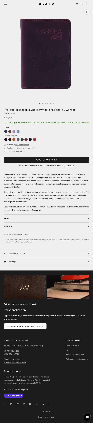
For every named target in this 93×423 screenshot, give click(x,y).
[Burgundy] (26, 139)
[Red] (34, 139)
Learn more (70, 165)
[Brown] (10, 131)
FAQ (67, 350)
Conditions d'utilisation (13, 359)
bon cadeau (20, 151)
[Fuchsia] (14, 131)
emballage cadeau (22, 145)
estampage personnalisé (26, 148)
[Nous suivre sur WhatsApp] (49, 404)
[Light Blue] (18, 131)
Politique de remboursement (77, 359)
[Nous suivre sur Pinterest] (24, 404)
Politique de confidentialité (15, 362)
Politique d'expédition (75, 354)
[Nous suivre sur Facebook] (5, 404)
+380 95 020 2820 (11, 354)
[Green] (22, 139)
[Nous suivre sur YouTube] (30, 404)
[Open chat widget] (87, 417)
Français (45, 411)
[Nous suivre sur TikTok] (36, 404)
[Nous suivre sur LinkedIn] (43, 404)
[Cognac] (14, 139)
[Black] (6, 139)
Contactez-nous (72, 346)
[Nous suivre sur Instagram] (11, 404)
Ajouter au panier (46, 160)
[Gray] (18, 139)
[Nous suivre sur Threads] (17, 404)
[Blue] (6, 131)
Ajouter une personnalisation (25, 326)
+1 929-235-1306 (11, 351)
